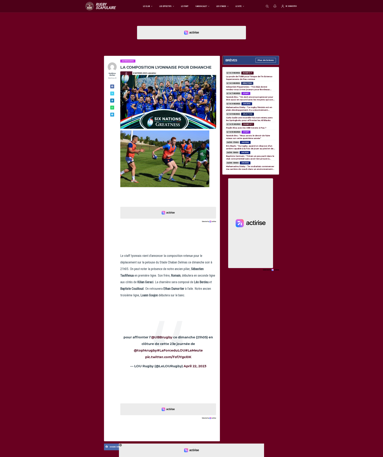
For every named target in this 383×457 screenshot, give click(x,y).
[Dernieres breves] (275, 6)
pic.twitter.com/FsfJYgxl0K (168, 357)
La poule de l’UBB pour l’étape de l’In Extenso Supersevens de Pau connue (249, 77)
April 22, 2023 (195, 366)
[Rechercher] (267, 6)
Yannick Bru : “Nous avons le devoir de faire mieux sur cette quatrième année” (248, 136)
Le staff (185, 6)
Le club (146, 6)
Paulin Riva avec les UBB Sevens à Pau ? (246, 128)
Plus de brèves (266, 60)
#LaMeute (194, 350)
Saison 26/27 (201, 6)
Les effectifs (165, 6)
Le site (238, 6)
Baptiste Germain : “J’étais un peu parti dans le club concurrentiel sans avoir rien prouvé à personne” (250, 157)
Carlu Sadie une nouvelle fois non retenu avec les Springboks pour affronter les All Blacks (249, 118)
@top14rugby (145, 350)
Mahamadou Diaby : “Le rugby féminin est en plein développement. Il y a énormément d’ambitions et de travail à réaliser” (249, 108)
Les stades (221, 6)
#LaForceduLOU (171, 350)
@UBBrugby (161, 337)
